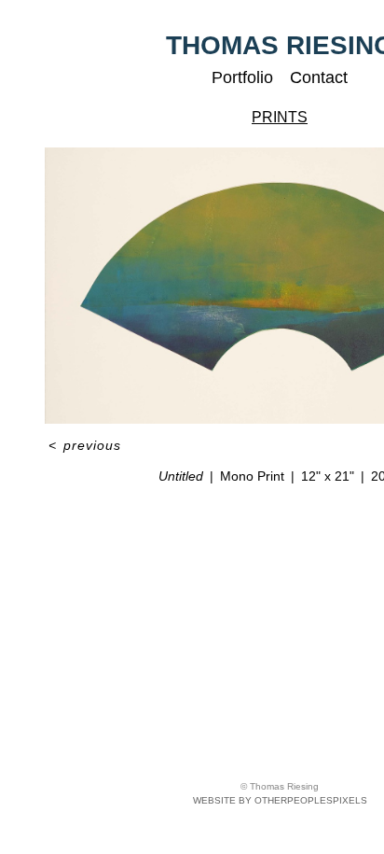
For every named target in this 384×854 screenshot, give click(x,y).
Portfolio (242, 77)
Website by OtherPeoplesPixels (280, 800)
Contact (319, 77)
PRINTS (280, 117)
